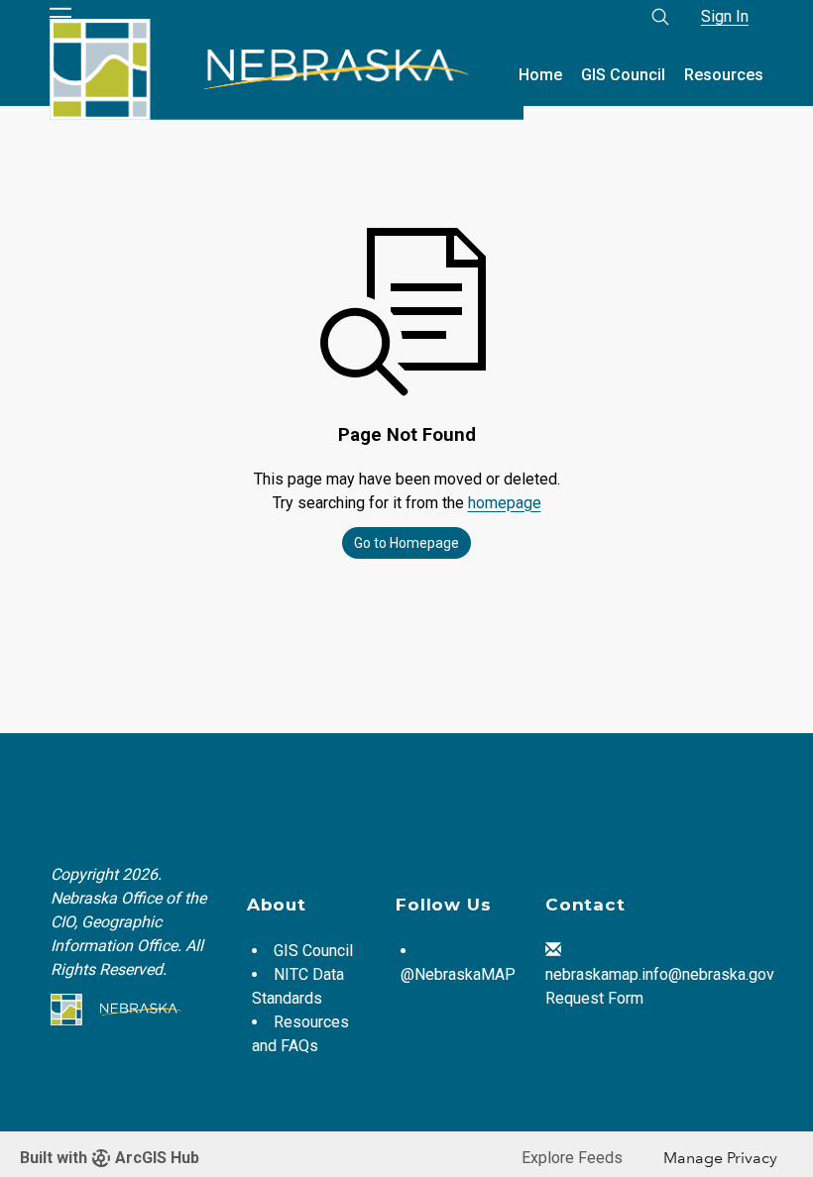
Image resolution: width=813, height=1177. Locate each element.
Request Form (594, 998)
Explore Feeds (572, 1157)
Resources (723, 74)
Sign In (725, 16)
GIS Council (623, 74)
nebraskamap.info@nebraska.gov (659, 974)
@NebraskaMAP (458, 974)
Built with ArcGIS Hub (109, 1157)
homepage (504, 502)
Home (540, 74)
